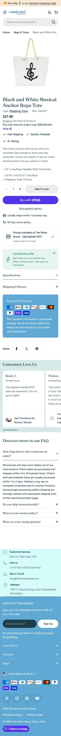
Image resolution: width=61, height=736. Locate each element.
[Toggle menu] (5, 12)
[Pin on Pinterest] (37, 349)
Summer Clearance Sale (42, 3)
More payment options (30, 208)
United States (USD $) (20, 673)
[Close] (54, 253)
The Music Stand (21, 721)
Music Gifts (38, 721)
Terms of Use (44, 633)
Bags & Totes (21, 32)
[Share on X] (27, 349)
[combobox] (30, 22)
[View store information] (52, 236)
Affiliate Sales (35, 714)
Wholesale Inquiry (13, 714)
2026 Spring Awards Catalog (19, 708)
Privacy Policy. (10, 637)
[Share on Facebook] (17, 349)
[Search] (54, 22)
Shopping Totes (19, 111)
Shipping (7, 120)
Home (6, 32)
